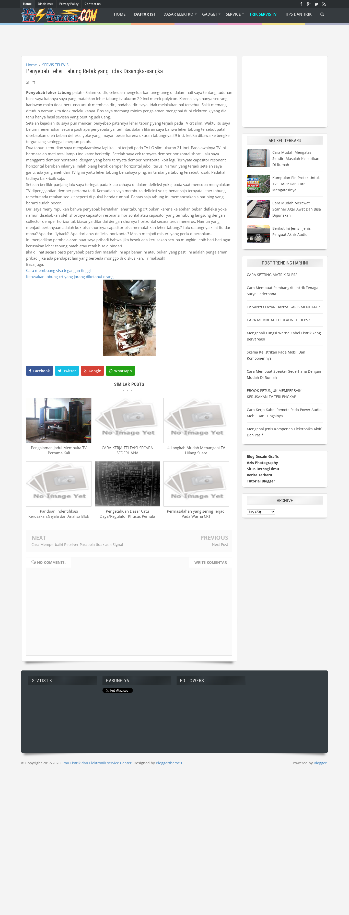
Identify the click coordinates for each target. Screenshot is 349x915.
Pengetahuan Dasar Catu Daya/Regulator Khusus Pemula (127, 514)
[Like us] (301, 4)
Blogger (320, 762)
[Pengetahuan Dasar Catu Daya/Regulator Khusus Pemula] (127, 505)
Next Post (220, 544)
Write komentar (210, 562)
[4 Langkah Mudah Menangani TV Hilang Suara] (196, 441)
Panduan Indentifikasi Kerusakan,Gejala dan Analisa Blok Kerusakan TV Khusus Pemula (58, 516)
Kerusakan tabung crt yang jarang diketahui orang (69, 276)
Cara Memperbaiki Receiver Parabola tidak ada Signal (77, 544)
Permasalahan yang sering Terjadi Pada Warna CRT (196, 514)
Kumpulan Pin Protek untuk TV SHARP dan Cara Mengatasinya (296, 183)
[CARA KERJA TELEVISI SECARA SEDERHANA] (127, 441)
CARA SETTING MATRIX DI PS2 (272, 274)
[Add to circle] (308, 4)
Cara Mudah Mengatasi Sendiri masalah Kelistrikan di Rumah (295, 158)
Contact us (93, 4)
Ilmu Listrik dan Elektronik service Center (97, 762)
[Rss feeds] (324, 4)
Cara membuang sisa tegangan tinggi (58, 270)
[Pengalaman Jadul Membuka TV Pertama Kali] (58, 441)
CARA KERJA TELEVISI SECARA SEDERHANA (127, 450)
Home (27, 4)
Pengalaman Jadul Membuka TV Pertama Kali (59, 450)
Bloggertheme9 (169, 762)
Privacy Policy (68, 4)
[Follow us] (316, 4)
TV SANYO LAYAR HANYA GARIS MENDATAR (283, 306)
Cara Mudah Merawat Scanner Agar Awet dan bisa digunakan (296, 209)
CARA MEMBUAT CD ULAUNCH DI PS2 (278, 319)
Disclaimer (45, 4)
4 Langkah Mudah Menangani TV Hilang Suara (196, 450)
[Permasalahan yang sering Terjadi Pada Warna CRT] (196, 505)
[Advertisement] (174, 36)
